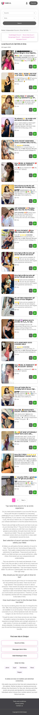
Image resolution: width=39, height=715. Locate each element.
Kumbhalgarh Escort (15, 35)
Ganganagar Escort (14, 37)
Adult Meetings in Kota (19, 656)
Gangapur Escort (21, 39)
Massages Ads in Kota (19, 649)
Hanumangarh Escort (28, 37)
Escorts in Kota (19, 643)
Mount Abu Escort (28, 35)
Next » (24, 500)
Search (20, 23)
